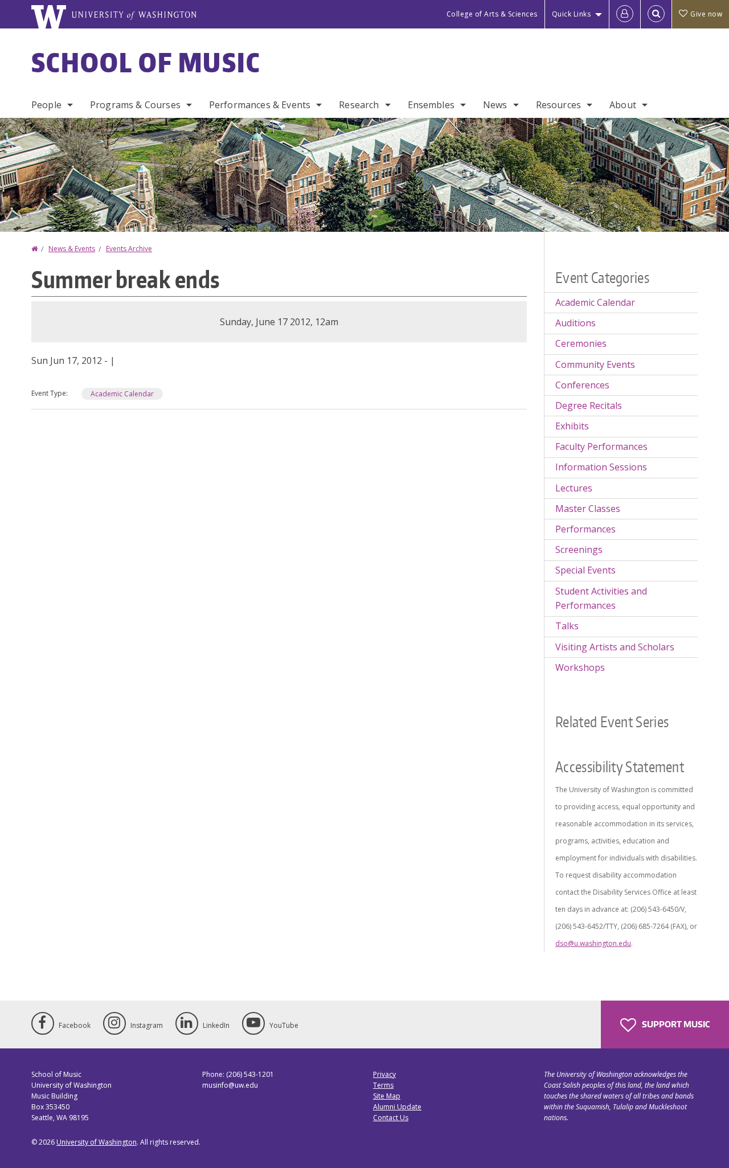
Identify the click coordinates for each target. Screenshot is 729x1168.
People (46, 105)
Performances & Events (259, 105)
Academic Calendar (122, 394)
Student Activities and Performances (601, 598)
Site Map (386, 1096)
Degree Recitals (588, 405)
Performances (585, 529)
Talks (567, 626)
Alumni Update (397, 1107)
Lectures (573, 488)
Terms (383, 1085)
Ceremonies (581, 343)
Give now (706, 14)
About (622, 105)
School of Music (146, 62)
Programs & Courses (135, 105)
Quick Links (571, 14)
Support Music (675, 1024)
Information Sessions (601, 467)
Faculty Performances (601, 446)
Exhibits (572, 426)
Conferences (582, 385)
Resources (558, 105)
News (495, 105)
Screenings (579, 549)
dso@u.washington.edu (593, 943)
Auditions (575, 323)
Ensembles (431, 105)
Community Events (595, 364)
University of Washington (96, 1142)
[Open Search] (656, 14)
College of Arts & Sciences (492, 14)
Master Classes (587, 508)
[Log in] (624, 14)
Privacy (384, 1074)
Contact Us (390, 1117)
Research (359, 105)
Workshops (580, 667)
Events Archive (129, 248)
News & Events (71, 248)
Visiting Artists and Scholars (614, 647)
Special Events (585, 570)
